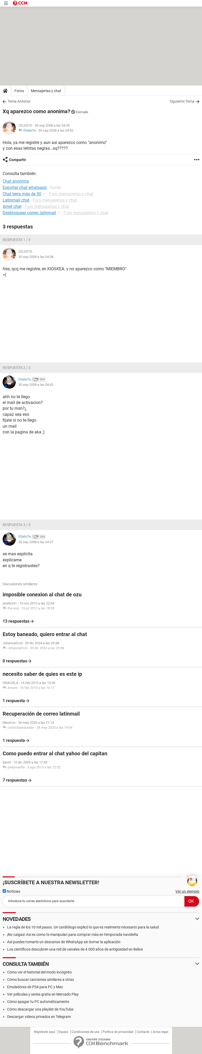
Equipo (63, 1032)
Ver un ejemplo (187, 891)
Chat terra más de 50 (22, 193)
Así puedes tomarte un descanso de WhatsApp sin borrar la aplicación (63, 942)
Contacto (143, 1032)
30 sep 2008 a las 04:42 (55, 130)
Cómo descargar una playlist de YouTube (40, 1009)
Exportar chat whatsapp (25, 187)
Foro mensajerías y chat (71, 193)
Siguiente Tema (182, 101)
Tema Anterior (19, 101)
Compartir (17, 160)
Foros (19, 91)
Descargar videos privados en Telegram (39, 1017)
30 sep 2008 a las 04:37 (35, 542)
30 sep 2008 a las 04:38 (35, 257)
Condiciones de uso (85, 1032)
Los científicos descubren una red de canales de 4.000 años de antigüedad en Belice (75, 949)
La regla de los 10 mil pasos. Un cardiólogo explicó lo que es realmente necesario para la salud (83, 927)
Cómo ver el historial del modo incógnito (39, 972)
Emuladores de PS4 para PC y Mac (35, 987)
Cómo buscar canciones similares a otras (40, 979)
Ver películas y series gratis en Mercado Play (43, 994)
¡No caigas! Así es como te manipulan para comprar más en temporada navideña (72, 934)
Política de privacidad (118, 1032)
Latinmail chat (16, 200)
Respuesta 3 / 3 (17, 525)
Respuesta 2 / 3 (17, 368)
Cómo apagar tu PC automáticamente (38, 1002)
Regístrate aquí (44, 1032)
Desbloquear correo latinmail (29, 212)
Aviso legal (160, 1032)
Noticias (13, 891)
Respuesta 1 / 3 (17, 240)
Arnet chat (12, 206)
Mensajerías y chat (46, 91)
